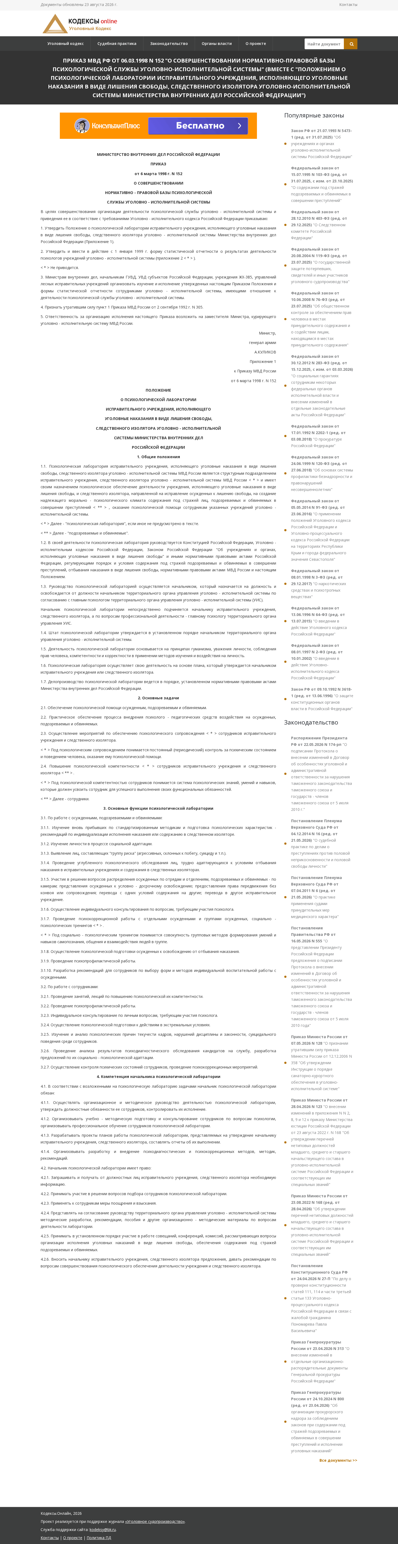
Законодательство (169, 43)
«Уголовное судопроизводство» (155, 1521)
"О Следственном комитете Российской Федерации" (319, 224)
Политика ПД (99, 1537)
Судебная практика (116, 43)
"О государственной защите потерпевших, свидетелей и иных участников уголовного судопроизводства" (320, 265)
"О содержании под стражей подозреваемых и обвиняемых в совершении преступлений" (322, 184)
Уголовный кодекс (65, 43)
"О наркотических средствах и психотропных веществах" (318, 583)
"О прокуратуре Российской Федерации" (318, 436)
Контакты (348, 4)
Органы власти (217, 43)
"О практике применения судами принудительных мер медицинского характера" (316, 897)
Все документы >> (338, 1460)
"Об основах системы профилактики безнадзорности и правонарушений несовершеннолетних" (322, 473)
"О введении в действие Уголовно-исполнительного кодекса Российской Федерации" (317, 661)
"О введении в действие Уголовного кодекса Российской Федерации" (319, 621)
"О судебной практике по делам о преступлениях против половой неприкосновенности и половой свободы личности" (320, 843)
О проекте (256, 43)
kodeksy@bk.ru (103, 1529)
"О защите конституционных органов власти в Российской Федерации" (322, 699)
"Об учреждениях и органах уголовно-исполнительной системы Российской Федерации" (321, 143)
